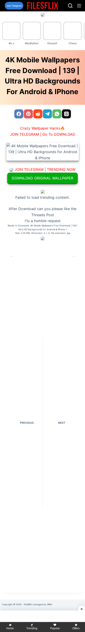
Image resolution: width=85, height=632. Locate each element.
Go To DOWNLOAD (58, 134)
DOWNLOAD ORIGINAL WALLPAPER (42, 178)
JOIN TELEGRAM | (25, 134)
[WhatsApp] (56, 113)
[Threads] (66, 113)
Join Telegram (14, 5)
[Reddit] (37, 113)
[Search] (70, 5)
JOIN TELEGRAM (29, 169)
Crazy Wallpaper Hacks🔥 (42, 128)
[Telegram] (47, 113)
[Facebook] (18, 113)
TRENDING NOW (61, 169)
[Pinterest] (28, 113)
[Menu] (79, 6)
